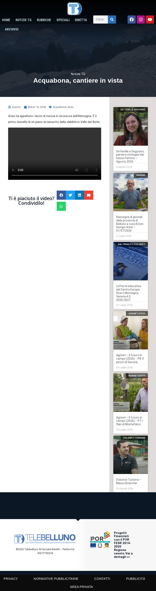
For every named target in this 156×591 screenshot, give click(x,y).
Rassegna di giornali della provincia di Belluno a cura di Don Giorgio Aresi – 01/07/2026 (129, 223)
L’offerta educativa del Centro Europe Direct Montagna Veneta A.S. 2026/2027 (128, 292)
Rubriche (44, 20)
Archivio (11, 29)
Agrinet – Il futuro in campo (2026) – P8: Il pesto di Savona (130, 359)
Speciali (62, 20)
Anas (71, 106)
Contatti (102, 578)
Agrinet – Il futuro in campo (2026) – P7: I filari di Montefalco (129, 421)
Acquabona (59, 106)
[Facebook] (132, 19)
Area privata (81, 587)
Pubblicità (135, 578)
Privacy (11, 578)
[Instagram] (141, 19)
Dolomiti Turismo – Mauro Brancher (129, 481)
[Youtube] (150, 19)
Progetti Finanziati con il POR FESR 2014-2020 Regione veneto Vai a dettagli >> (123, 545)
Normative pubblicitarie (56, 578)
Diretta (81, 20)
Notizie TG (23, 20)
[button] (61, 195)
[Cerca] (112, 19)
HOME (6, 20)
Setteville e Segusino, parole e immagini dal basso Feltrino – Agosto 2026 (130, 156)
